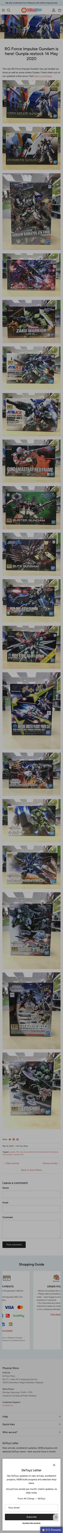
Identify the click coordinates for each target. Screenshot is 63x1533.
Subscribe (31, 1517)
